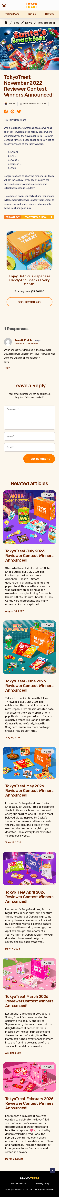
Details (32, 14)
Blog (16, 23)
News (28, 23)
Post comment (39, 459)
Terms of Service (18, 1184)
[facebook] (6, 112)
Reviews (50, 14)
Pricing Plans (12, 14)
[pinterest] (12, 112)
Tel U (6, 362)
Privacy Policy (42, 1184)
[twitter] (19, 112)
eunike (12, 104)
